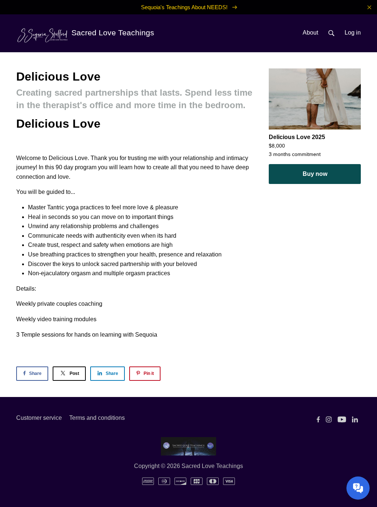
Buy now (315, 174)
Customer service (39, 418)
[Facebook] (318, 419)
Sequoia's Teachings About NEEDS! (185, 7)
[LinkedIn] (355, 419)
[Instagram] (329, 419)
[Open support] (358, 488)
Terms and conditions (97, 418)
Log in (353, 32)
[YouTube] (342, 419)
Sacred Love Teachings (111, 32)
